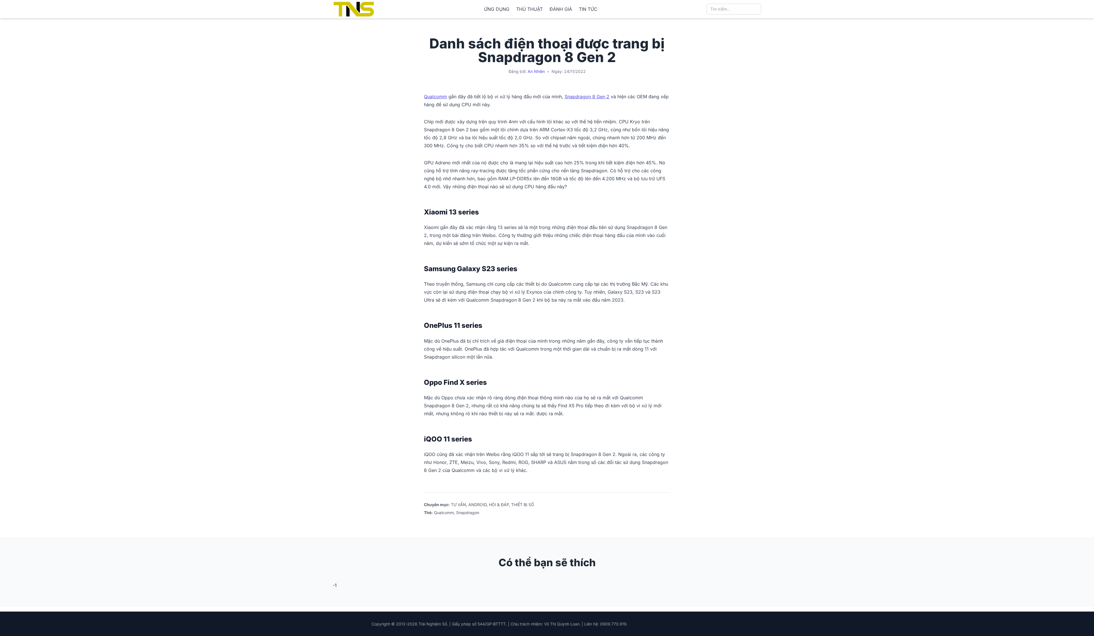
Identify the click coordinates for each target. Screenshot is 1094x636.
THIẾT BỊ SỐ (522, 504)
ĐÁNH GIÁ (561, 9)
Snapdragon (467, 512)
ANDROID (477, 504)
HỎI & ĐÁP (499, 504)
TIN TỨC (588, 9)
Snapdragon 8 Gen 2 (587, 96)
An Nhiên (536, 71)
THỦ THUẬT (529, 9)
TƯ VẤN (458, 504)
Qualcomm (435, 96)
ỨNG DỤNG (496, 9)
